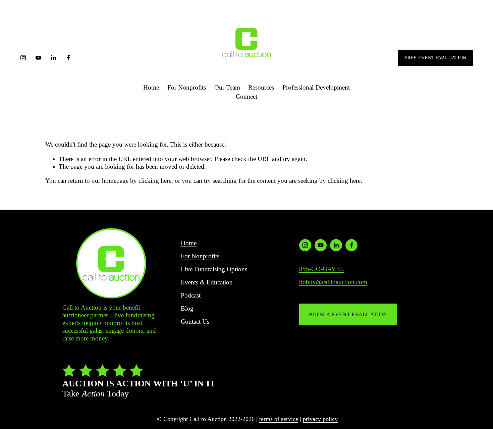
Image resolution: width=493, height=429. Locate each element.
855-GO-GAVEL (321, 268)
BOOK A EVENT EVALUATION (348, 314)
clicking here (155, 180)
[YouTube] (38, 57)
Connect (246, 96)
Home (151, 87)
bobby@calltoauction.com (333, 281)
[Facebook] (68, 57)
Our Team (227, 87)
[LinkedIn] (53, 57)
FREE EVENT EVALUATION (435, 57)
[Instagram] (23, 57)
